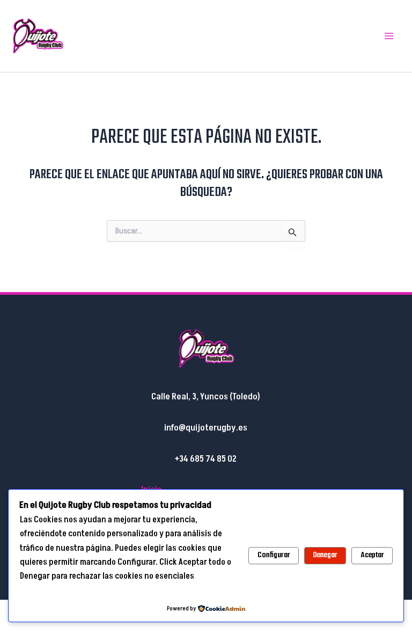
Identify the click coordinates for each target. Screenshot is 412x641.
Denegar (325, 555)
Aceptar (372, 555)
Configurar (274, 555)
